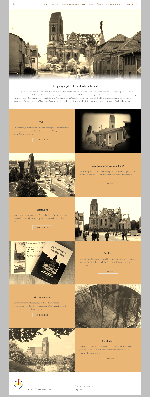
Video (46, 4)
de (14, 4)
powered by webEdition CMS (143, 396)
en (22, 4)
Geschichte (132, 4)
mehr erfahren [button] (42, 140)
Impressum (79, 389)
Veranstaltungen (114, 4)
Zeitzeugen (87, 4)
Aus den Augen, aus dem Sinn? (65, 4)
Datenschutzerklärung (84, 386)
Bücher (99, 4)
